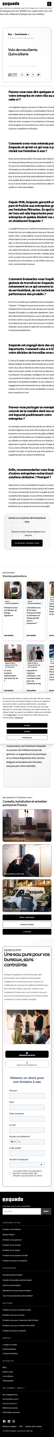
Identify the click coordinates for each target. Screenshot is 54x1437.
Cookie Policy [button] (12, 715)
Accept (27, 725)
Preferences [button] (19, 718)
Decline (27, 731)
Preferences (27, 737)
